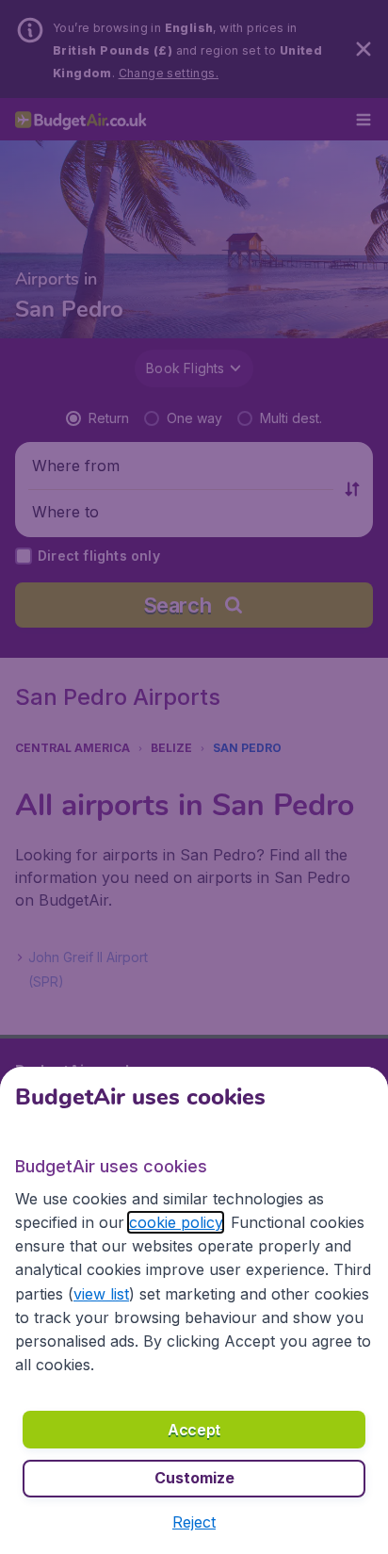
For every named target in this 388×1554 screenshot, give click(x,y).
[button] (194, 1522)
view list (101, 1293)
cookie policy (175, 1222)
